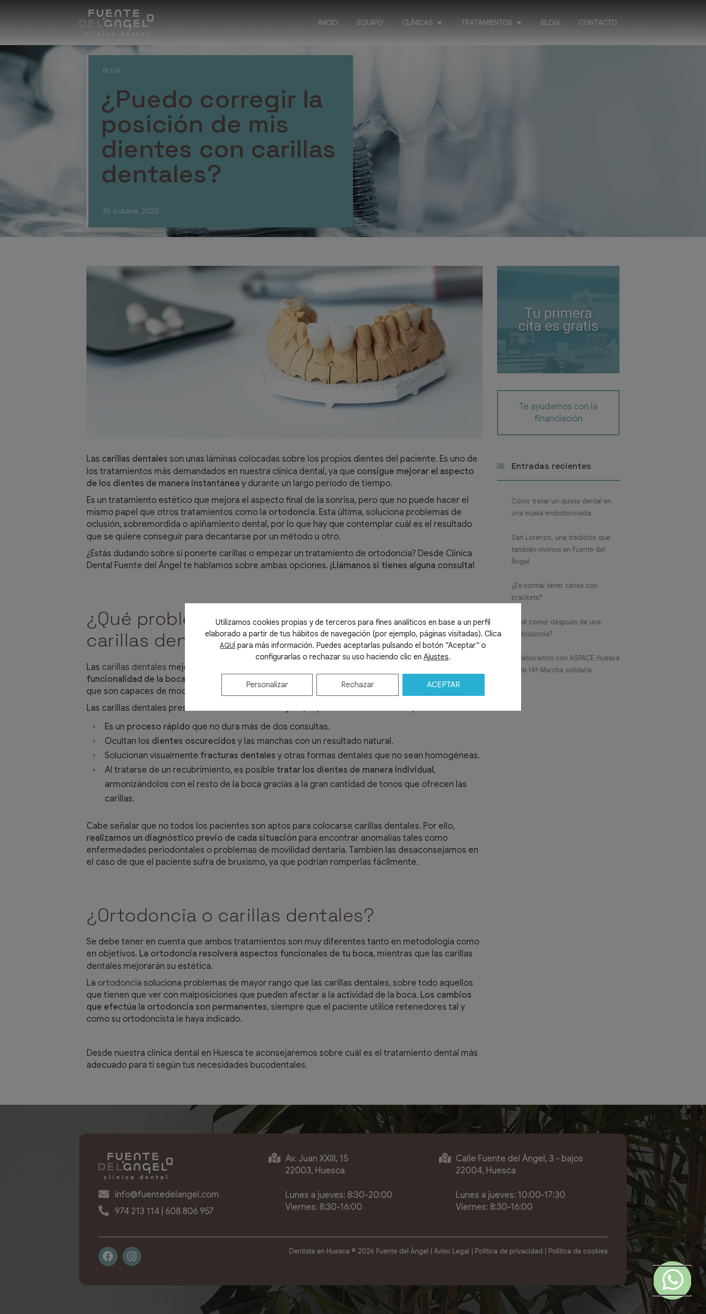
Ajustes (436, 657)
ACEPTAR (443, 685)
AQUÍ (227, 645)
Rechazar (357, 685)
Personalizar (267, 685)
